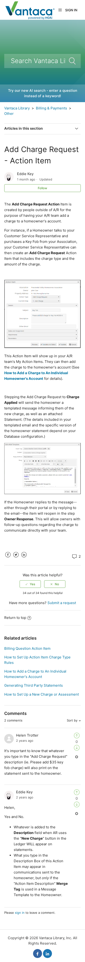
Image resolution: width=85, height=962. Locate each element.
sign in (20, 912)
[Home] (29, 9)
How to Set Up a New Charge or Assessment (41, 694)
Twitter (15, 558)
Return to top (15, 617)
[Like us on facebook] (37, 953)
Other (9, 113)
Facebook (7, 558)
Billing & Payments (51, 108)
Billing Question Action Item (27, 648)
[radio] (30, 584)
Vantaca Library (17, 108)
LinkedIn (23, 558)
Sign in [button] (71, 10)
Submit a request (61, 603)
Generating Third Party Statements (33, 685)
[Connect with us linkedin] (47, 953)
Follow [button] (42, 188)
